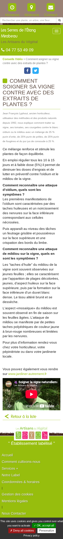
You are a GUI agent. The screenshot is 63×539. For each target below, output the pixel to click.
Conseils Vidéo (13, 59)
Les (19, 36)
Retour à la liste (23, 417)
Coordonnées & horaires (21, 482)
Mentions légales (15, 501)
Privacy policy (31, 535)
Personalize (46, 530)
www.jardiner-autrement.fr (27, 374)
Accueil (7, 455)
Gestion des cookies (17, 494)
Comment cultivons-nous (21, 462)
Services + (10, 468)
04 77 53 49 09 (19, 50)
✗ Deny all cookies (22, 530)
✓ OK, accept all (44, 525)
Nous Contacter (14, 513)
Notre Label (11, 475)
